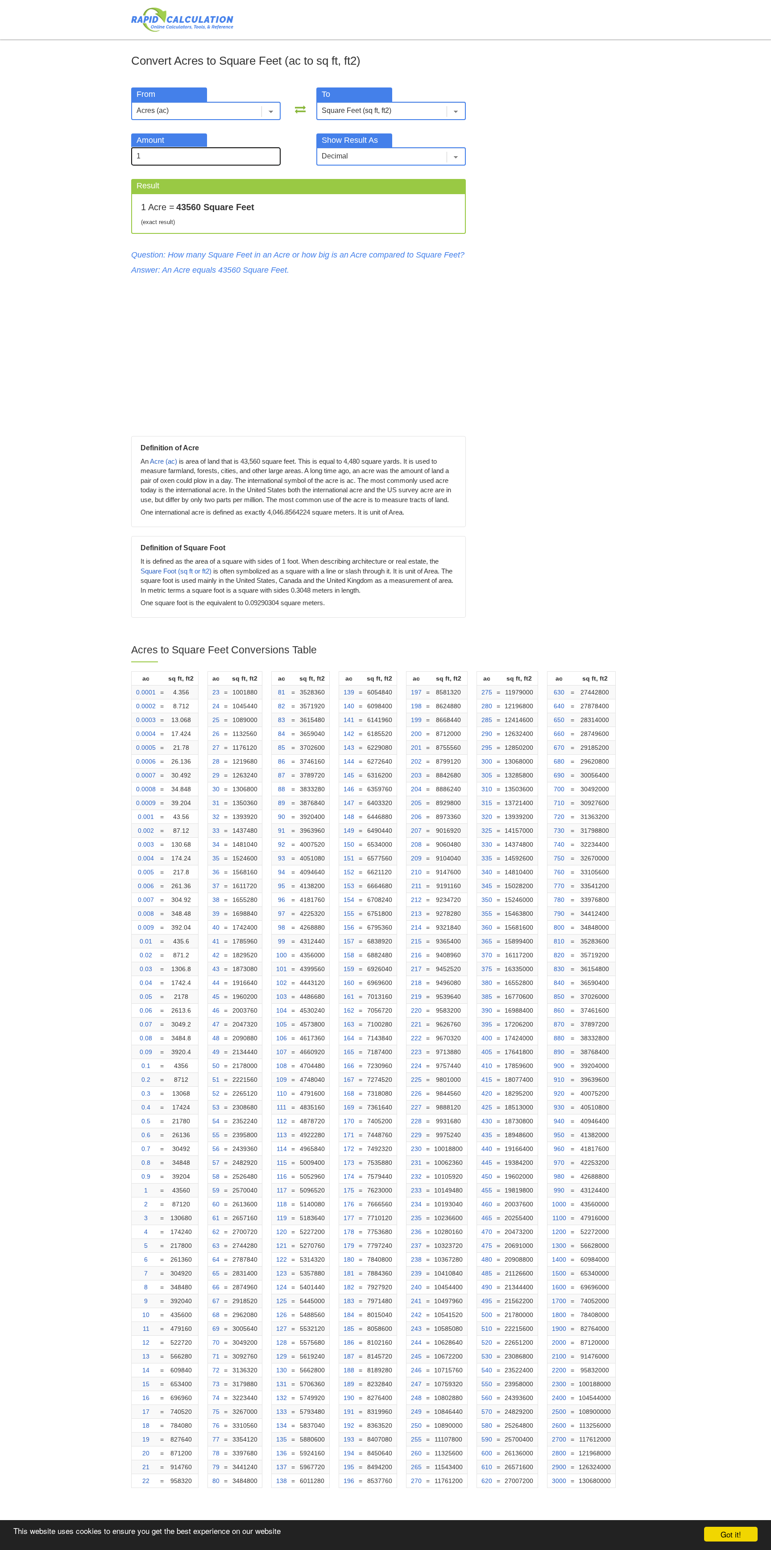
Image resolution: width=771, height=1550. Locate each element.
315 (486, 802)
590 (486, 1439)
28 (216, 761)
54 (216, 1121)
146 (349, 789)
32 (216, 816)
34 (216, 844)
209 (416, 858)
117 (282, 1190)
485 (486, 1273)
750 (559, 858)
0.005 (146, 872)
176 (349, 1204)
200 (416, 733)
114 (282, 1148)
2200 (559, 1370)
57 (216, 1162)
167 (349, 1079)
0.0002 (146, 706)
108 (281, 1065)
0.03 (146, 968)
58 (216, 1176)
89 (281, 802)
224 (416, 1065)
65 (216, 1273)
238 (416, 1259)
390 (486, 1010)
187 (349, 1356)
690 (559, 775)
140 (349, 706)
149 (349, 830)
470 (486, 1231)
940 (559, 1121)
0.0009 (146, 802)
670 (559, 747)
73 (216, 1384)
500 (486, 1314)
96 (281, 899)
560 (486, 1397)
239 (416, 1273)
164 (349, 1038)
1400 (559, 1259)
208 (416, 844)
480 (486, 1259)
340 (486, 872)
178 (349, 1231)
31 (216, 802)
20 (145, 1453)
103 (281, 996)
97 (281, 913)
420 (486, 1093)
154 (349, 899)
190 (349, 1397)
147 (349, 802)
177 (349, 1218)
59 (216, 1190)
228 (416, 1121)
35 (216, 858)
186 (349, 1342)
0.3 (145, 1093)
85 (281, 747)
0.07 (146, 1024)
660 (559, 733)
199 (416, 719)
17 (145, 1411)
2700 (559, 1439)
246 (416, 1370)
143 (349, 747)
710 (559, 802)
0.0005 (146, 747)
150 (349, 844)
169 (349, 1107)
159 (349, 968)
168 (349, 1093)
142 (349, 733)
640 (559, 706)
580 (486, 1425)
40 (216, 927)
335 (486, 858)
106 (281, 1038)
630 (559, 692)
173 (349, 1162)
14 (145, 1370)
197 (416, 692)
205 (416, 802)
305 (486, 775)
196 (349, 1480)
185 (349, 1328)
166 (349, 1065)
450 (486, 1176)
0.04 (146, 982)
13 (145, 1356)
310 (486, 789)
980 (559, 1176)
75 (216, 1411)
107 (281, 1051)
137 (281, 1467)
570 (486, 1411)
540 (486, 1370)
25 (216, 719)
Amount (150, 140)
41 (216, 941)
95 (281, 885)
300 (486, 761)
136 (281, 1453)
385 (486, 996)
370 (486, 955)
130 (281, 1370)
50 (216, 1065)
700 (559, 789)
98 (281, 927)
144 (349, 761)
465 (486, 1218)
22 (145, 1480)
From (146, 94)
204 (416, 789)
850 (559, 996)
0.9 (145, 1176)
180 (349, 1259)
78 (216, 1453)
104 (281, 1010)
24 (216, 706)
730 (559, 830)
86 (281, 761)
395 (486, 1024)
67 (216, 1301)
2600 (559, 1425)
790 (559, 913)
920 (559, 1093)
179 (349, 1245)
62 (216, 1231)
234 (416, 1204)
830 (559, 968)
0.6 (145, 1135)
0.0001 (146, 692)
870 (559, 1024)
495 (486, 1301)
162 (349, 1010)
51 (216, 1079)
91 (281, 830)
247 (416, 1384)
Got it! (731, 1534)
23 (216, 692)
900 (559, 1065)
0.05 (146, 996)
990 (559, 1190)
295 (486, 747)
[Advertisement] (298, 355)
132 (281, 1397)
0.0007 (146, 775)
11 (146, 1328)
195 (349, 1467)
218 (416, 982)
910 (559, 1079)
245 (416, 1356)
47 (216, 1024)
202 (416, 761)
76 (216, 1425)
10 (145, 1314)
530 (486, 1356)
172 (349, 1148)
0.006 (146, 885)
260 (416, 1453)
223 (416, 1051)
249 (416, 1411)
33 (216, 830)
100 (281, 955)
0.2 (145, 1079)
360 (486, 927)
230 (416, 1148)
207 (416, 830)
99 (281, 941)
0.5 (145, 1121)
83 (281, 719)
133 (281, 1411)
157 (349, 941)
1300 (559, 1245)
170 (349, 1121)
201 (416, 747)
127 (281, 1328)
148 (349, 816)
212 (416, 899)
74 (216, 1397)
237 (416, 1245)
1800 (559, 1314)
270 (416, 1480)
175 (349, 1190)
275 (486, 692)
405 (486, 1051)
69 (216, 1328)
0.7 (145, 1148)
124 (281, 1287)
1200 (559, 1231)
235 (416, 1218)
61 (216, 1218)
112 (282, 1121)
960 (559, 1148)
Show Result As (350, 140)
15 (145, 1384)
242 (416, 1314)
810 (559, 941)
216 (416, 955)
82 (281, 706)
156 (349, 927)
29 (216, 775)
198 (416, 706)
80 (216, 1480)
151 (349, 858)
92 (281, 844)
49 (216, 1051)
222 (416, 1038)
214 (416, 927)
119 (282, 1218)
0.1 (145, 1065)
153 (349, 885)
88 (281, 789)
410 (486, 1065)
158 (349, 955)
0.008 (146, 913)
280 (486, 706)
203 (416, 775)
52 (216, 1093)
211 (416, 885)
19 (145, 1439)
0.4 (145, 1107)
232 (416, 1176)
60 (216, 1204)
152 (349, 872)
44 (216, 982)
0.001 (146, 816)
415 (486, 1079)
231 (416, 1162)
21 (145, 1467)
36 (216, 872)
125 (281, 1301)
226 (416, 1093)
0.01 (146, 941)
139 (349, 692)
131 (281, 1384)
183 (349, 1301)
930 (559, 1107)
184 (349, 1314)
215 (416, 941)
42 (216, 955)
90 (281, 816)
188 (349, 1370)
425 (486, 1107)
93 (281, 858)
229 (416, 1135)
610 (486, 1467)
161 (349, 996)
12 (145, 1342)
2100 (559, 1356)
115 (282, 1162)
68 (216, 1314)
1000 (559, 1204)
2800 (559, 1453)
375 (486, 968)
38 (216, 899)
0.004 (146, 858)
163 (349, 1024)
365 (486, 941)
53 (216, 1107)
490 (486, 1287)
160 (349, 982)
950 (559, 1135)
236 (416, 1231)
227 (416, 1107)
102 (281, 982)
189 (349, 1384)
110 (282, 1093)
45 (216, 996)
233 (416, 1190)
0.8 (145, 1162)
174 (349, 1176)
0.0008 (146, 789)
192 (349, 1425)
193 (349, 1439)
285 (486, 719)
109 (281, 1079)
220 (416, 1010)
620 (486, 1480)
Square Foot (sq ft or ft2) (176, 571)
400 (486, 1038)
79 (216, 1467)
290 (486, 733)
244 (416, 1342)
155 (349, 913)
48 (216, 1038)
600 (486, 1453)
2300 (559, 1384)
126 (281, 1314)
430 (486, 1121)
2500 (559, 1411)
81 (281, 692)
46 (216, 1010)
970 (559, 1162)
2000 (559, 1342)
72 (216, 1370)
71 (216, 1356)
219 (416, 996)
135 (281, 1439)
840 (559, 982)
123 (281, 1273)
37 (216, 885)
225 (416, 1079)
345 (486, 885)
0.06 (146, 1010)
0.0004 (146, 733)
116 (282, 1176)
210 (416, 872)
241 (416, 1301)
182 (349, 1287)
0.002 (146, 830)
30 (216, 789)
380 (486, 982)
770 (559, 885)
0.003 (146, 844)
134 (281, 1425)
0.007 (146, 899)
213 (416, 913)
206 (416, 816)
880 (559, 1038)
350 (486, 899)
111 (281, 1107)
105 (281, 1024)
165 (349, 1051)
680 (559, 761)
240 (416, 1287)
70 (216, 1342)
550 (486, 1384)
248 (416, 1397)
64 (216, 1259)
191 (349, 1411)
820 (559, 955)
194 (349, 1453)
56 (216, 1148)
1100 (559, 1218)
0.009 (146, 927)
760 (559, 872)
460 (486, 1204)
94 (281, 872)
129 (281, 1356)
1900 (559, 1328)
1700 (559, 1301)
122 (281, 1259)
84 (281, 733)
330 (486, 844)
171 (349, 1135)
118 (282, 1204)
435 (486, 1135)
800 (559, 927)
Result (148, 185)
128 (281, 1342)
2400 (559, 1397)
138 (281, 1480)
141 (349, 719)
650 (559, 719)
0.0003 (146, 719)
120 (281, 1231)
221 (416, 1024)
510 (486, 1328)
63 (216, 1245)
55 (216, 1135)
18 (145, 1425)
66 (216, 1287)
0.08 (146, 1038)
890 (559, 1051)
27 (216, 747)
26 (216, 733)
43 (216, 968)
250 (416, 1425)
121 (281, 1245)
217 (416, 968)
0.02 (146, 955)
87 (281, 775)
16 (145, 1397)
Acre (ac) (163, 461)
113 (282, 1135)
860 (559, 1010)
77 (216, 1439)
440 (486, 1148)
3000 (559, 1480)
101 (281, 968)
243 (416, 1328)
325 (486, 830)
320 (486, 816)
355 (486, 913)
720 (559, 816)
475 (486, 1245)
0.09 (146, 1051)
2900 (559, 1467)
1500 (559, 1273)
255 (416, 1439)
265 (416, 1467)
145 (349, 775)
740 (559, 844)
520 (486, 1342)
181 (349, 1273)
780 (559, 899)
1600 (559, 1287)
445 (486, 1162)
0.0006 (146, 761)
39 (216, 913)
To (326, 94)
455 (486, 1190)
